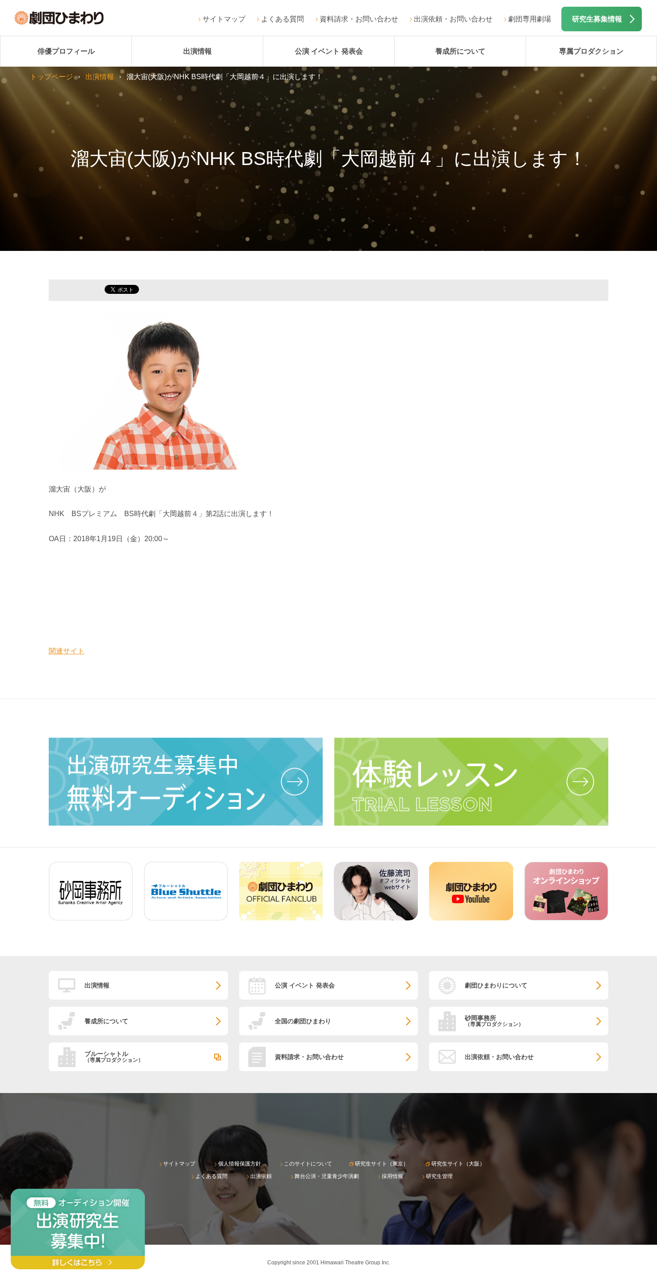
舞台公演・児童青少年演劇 (327, 1176)
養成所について (460, 51)
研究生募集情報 (597, 19)
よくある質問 (282, 19)
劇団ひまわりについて (496, 985)
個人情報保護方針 (239, 1164)
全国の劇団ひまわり (303, 1021)
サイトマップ (223, 19)
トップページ (51, 77)
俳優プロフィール (66, 51)
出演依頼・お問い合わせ (453, 19)
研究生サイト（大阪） (458, 1164)
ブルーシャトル (113, 1056)
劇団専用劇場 (529, 19)
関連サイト (66, 651)
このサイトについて (308, 1164)
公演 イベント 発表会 (329, 51)
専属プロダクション (591, 51)
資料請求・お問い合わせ (359, 19)
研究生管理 (439, 1176)
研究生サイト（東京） (382, 1164)
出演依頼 (261, 1176)
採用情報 (392, 1176)
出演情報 (197, 51)
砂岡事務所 (494, 1020)
